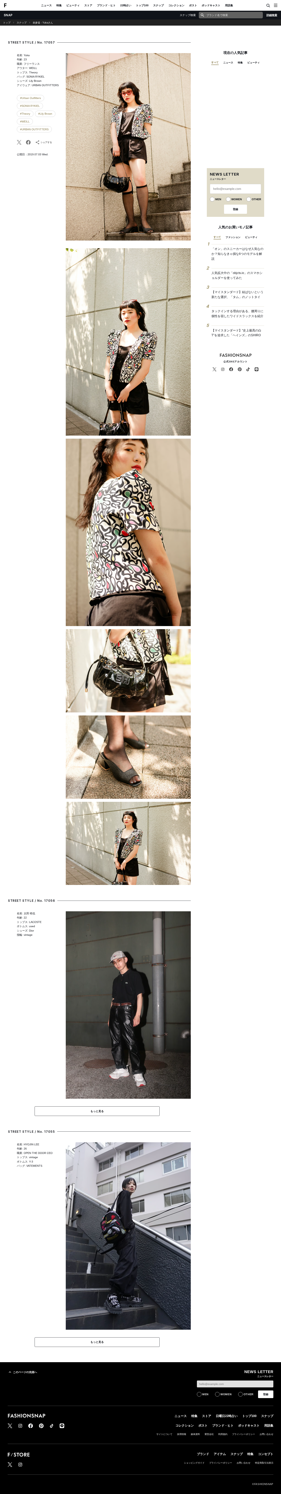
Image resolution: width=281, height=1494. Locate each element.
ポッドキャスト (211, 5)
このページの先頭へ (25, 1372)
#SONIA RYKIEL (30, 105)
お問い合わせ (266, 1434)
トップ (7, 22)
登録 (235, 209)
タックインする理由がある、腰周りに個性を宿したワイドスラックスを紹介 (237, 313)
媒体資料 (195, 1434)
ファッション (233, 237)
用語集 (229, 5)
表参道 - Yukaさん (43, 22)
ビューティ (73, 5)
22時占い (125, 5)
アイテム (220, 1454)
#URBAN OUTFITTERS (34, 129)
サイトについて (164, 1434)
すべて (215, 62)
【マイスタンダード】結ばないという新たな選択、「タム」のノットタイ (237, 294)
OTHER (256, 199)
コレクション (176, 5)
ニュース (46, 5)
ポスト (193, 5)
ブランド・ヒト (106, 5)
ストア (88, 5)
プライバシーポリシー (243, 1434)
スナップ (158, 5)
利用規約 (222, 1434)
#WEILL (25, 121)
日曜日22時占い (227, 1416)
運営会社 (209, 1434)
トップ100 (142, 5)
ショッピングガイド (194, 1463)
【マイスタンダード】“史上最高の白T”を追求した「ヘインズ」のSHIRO (236, 333)
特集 (59, 5)
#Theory (25, 113)
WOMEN (236, 199)
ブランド (203, 1454)
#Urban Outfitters (30, 98)
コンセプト (265, 1454)
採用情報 (181, 1434)
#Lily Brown (45, 113)
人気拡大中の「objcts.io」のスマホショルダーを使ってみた (236, 275)
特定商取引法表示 (264, 1463)
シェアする (46, 142)
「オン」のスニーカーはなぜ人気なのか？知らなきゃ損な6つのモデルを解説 (237, 253)
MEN (218, 199)
